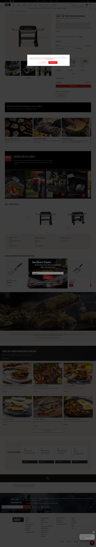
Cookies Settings (43, 62)
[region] (48, 60)
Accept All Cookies (53, 62)
